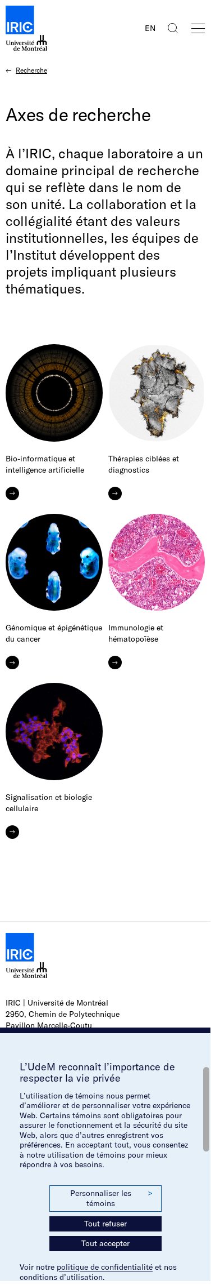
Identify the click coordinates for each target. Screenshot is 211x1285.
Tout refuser (105, 1224)
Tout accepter (105, 1243)
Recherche (31, 70)
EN (150, 28)
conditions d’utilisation (61, 1277)
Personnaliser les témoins (111, 1198)
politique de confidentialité (105, 1267)
